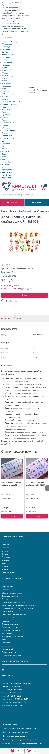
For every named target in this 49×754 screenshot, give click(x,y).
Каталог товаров (11, 579)
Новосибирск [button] (7, 110)
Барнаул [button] (6, 47)
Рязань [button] (5, 125)
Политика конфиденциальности (15, 736)
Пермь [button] (4, 120)
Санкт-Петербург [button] (9, 130)
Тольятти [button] (5, 151)
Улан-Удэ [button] (7, 162)
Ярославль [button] (7, 178)
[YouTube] (10, 713)
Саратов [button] (5, 133)
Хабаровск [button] (7, 170)
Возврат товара (33, 740)
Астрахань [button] (7, 44)
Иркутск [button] (5, 70)
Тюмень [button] (5, 159)
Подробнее (29, 289)
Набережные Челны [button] (11, 102)
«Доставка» (6, 29)
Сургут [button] (4, 146)
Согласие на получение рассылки (15, 732)
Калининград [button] (7, 76)
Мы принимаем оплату (15, 661)
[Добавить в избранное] (22, 459)
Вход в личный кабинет (32, 90)
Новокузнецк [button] (7, 107)
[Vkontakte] (4, 713)
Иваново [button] (6, 65)
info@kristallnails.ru (14, 690)
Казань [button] (6, 73)
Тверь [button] (5, 149)
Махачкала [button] (6, 96)
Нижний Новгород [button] (9, 104)
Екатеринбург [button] (8, 62)
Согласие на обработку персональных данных (20, 728)
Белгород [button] (6, 49)
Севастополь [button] (7, 136)
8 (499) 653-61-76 (14, 696)
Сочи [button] (4, 141)
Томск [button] (4, 154)
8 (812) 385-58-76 (21, 699)
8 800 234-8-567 (14, 693)
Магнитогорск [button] (9, 94)
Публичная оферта (10, 724)
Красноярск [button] (6, 86)
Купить (24, 295)
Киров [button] (4, 81)
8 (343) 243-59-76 (19, 702)
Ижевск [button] (5, 68)
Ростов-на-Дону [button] (9, 123)
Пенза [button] (5, 117)
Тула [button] (4, 157)
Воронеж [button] (5, 60)
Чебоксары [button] (7, 172)
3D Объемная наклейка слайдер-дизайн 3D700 (11, 483)
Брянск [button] (5, 52)
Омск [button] (5, 112)
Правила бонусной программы (14, 740)
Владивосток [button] (8, 55)
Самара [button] (6, 128)
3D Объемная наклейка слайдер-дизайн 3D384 (35, 483)
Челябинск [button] (6, 175)
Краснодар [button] (6, 83)
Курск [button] (4, 89)
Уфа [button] (4, 167)
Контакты (7, 675)
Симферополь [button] (8, 138)
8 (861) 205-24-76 (17, 705)
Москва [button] (5, 99)
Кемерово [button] (6, 78)
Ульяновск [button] (6, 164)
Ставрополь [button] (7, 144)
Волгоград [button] (6, 57)
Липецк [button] (6, 91)
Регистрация (42, 90)
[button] (16, 2)
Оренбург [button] (6, 115)
